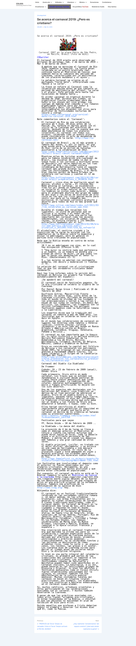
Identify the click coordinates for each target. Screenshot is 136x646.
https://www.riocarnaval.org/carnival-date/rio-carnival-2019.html (65, 115)
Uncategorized (41, 15)
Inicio (37, 2)
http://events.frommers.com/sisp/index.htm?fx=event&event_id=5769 (69, 416)
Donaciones (94, 2)
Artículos (58, 2)
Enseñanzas (39, 7)
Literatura (70, 2)
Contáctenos (106, 2)
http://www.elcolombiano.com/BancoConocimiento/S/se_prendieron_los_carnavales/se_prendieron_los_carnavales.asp (70, 359)
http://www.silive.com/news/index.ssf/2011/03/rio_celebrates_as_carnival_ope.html (70, 206)
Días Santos (112, 7)
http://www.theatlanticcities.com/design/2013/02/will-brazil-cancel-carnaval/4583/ (70, 152)
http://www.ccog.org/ (50, 487)
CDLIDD (19, 4)
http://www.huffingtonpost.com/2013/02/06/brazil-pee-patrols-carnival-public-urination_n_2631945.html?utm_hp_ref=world (70, 226)
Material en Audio (98, 7)
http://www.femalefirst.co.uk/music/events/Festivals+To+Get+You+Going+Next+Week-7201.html (70, 459)
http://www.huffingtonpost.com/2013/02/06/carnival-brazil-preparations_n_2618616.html (70, 178)
